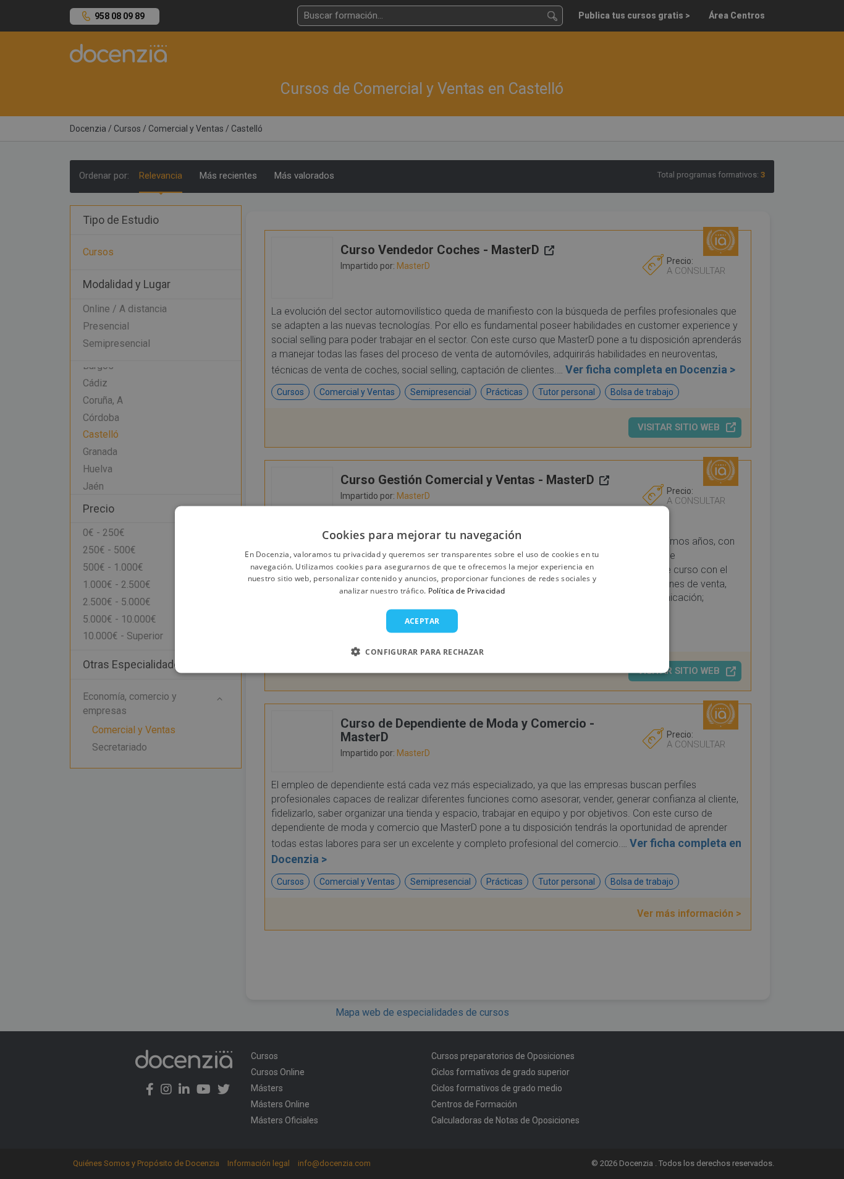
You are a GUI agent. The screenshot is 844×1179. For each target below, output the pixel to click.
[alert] (422, 589)
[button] (422, 651)
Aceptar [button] (422, 621)
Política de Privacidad (466, 590)
